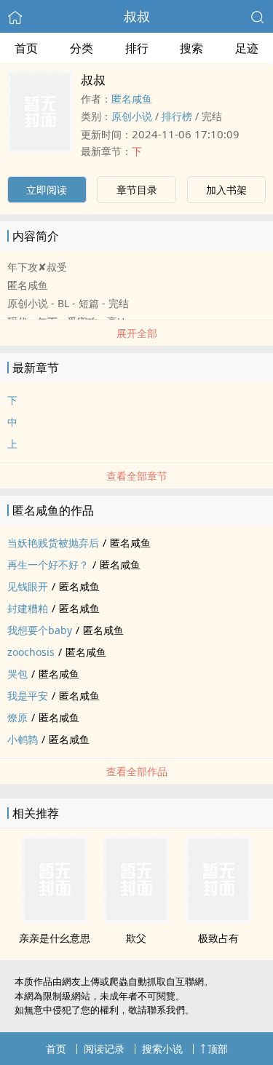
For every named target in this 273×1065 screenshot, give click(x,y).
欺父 (136, 938)
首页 (26, 48)
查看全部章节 (136, 476)
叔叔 (137, 16)
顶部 (217, 1049)
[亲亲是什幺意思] (54, 919)
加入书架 (226, 190)
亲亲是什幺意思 (54, 938)
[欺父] (136, 919)
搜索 (191, 48)
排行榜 (177, 116)
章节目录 (136, 190)
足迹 (246, 48)
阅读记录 (104, 1049)
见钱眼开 (27, 586)
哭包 (17, 674)
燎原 (17, 717)
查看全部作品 (136, 771)
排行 (137, 48)
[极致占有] (218, 919)
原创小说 (131, 116)
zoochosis (31, 652)
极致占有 (218, 938)
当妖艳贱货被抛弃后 (53, 543)
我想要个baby (39, 630)
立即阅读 (46, 190)
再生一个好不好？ (48, 564)
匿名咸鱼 (131, 99)
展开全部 (136, 333)
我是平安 (27, 695)
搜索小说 (162, 1049)
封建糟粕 (27, 608)
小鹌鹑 (22, 739)
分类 (81, 48)
